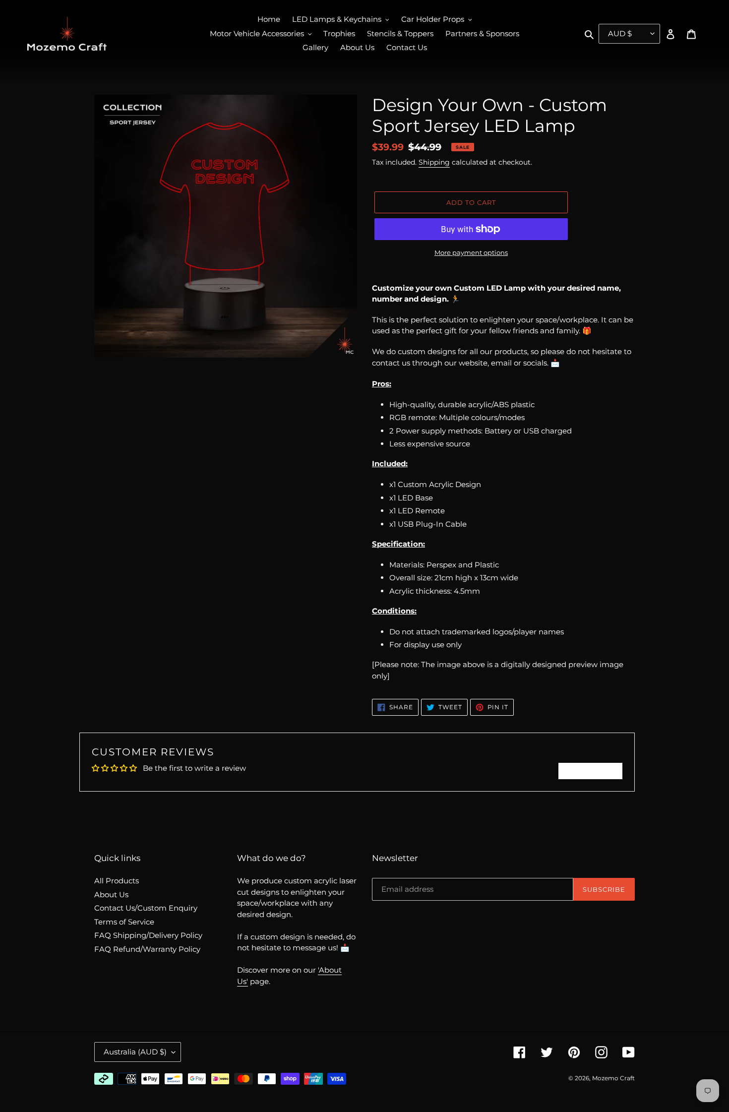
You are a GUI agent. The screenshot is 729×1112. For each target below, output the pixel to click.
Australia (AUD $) (135, 1051)
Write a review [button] (590, 771)
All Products (116, 880)
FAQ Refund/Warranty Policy (147, 949)
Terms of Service (124, 922)
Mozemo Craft (613, 1078)
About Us (111, 894)
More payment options (471, 252)
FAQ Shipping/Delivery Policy (148, 935)
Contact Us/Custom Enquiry (145, 908)
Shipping (434, 162)
